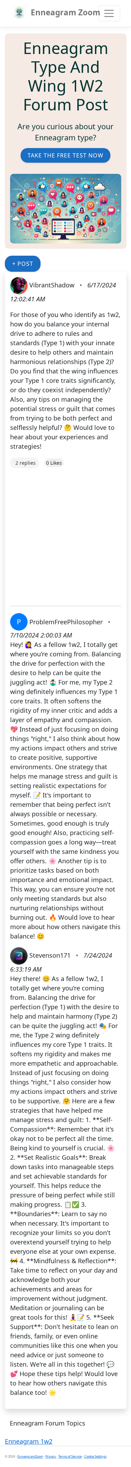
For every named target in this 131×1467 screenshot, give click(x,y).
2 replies (25, 463)
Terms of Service (70, 1456)
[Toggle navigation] (109, 13)
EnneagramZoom (30, 1456)
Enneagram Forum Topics (47, 1423)
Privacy (51, 1456)
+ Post (22, 264)
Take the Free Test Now (65, 155)
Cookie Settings (95, 1456)
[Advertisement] (65, 533)
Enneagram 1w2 (28, 1441)
